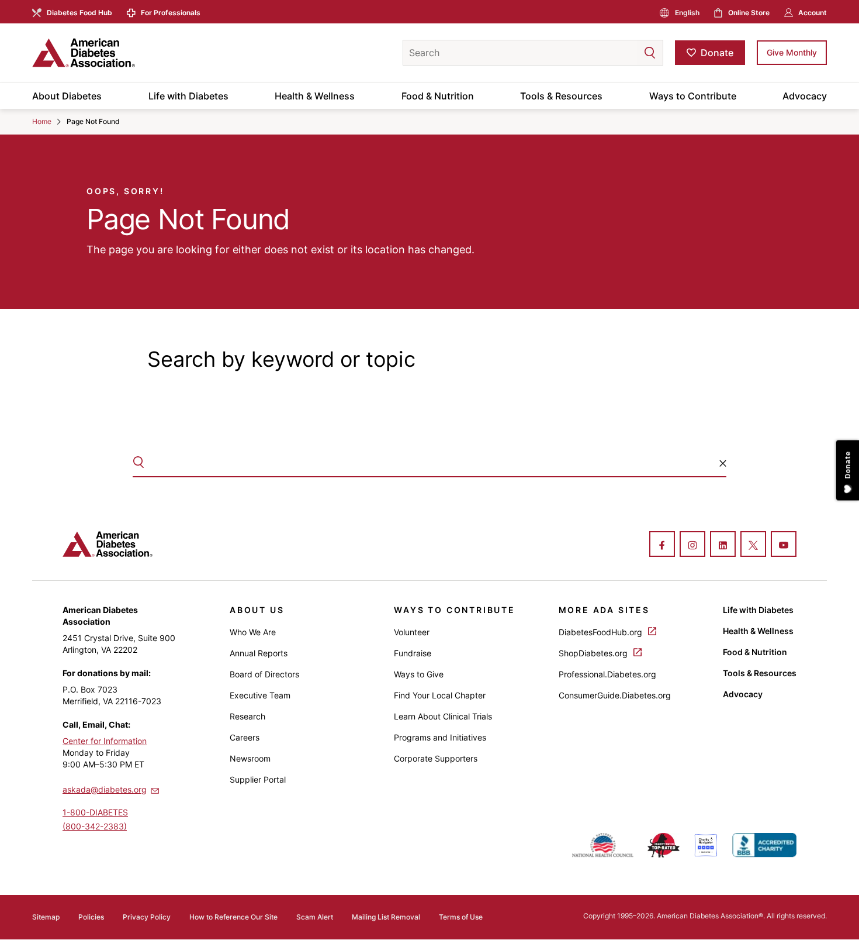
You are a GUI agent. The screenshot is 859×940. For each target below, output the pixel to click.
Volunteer (412, 632)
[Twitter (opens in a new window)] (753, 545)
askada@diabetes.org (105, 789)
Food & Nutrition (437, 96)
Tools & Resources (561, 96)
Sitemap (46, 917)
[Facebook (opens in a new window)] (662, 545)
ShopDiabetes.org (594, 653)
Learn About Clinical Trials (443, 716)
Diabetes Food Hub (79, 12)
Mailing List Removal (386, 917)
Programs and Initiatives (440, 737)
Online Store (749, 12)
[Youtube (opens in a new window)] (783, 545)
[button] (626, 52)
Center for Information (105, 741)
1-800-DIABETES (95, 812)
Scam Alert (314, 917)
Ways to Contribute (692, 96)
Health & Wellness (315, 96)
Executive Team (260, 695)
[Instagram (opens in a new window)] (692, 545)
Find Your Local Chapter (440, 695)
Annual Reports (259, 653)
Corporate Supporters (435, 758)
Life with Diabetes (188, 96)
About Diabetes (67, 96)
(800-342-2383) (95, 826)
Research (247, 716)
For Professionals (170, 12)
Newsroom (250, 758)
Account (812, 12)
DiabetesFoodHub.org (602, 632)
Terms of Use (461, 917)
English (687, 12)
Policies (91, 917)
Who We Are (253, 632)
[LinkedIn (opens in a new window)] (723, 545)
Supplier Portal (258, 779)
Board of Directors (264, 674)
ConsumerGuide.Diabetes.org (615, 695)
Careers (244, 737)
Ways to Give (419, 674)
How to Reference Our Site (233, 917)
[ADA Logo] (125, 52)
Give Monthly (792, 52)
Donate (717, 52)
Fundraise (412, 653)
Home (41, 121)
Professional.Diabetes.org (607, 674)
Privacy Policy (147, 917)
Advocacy (804, 96)
